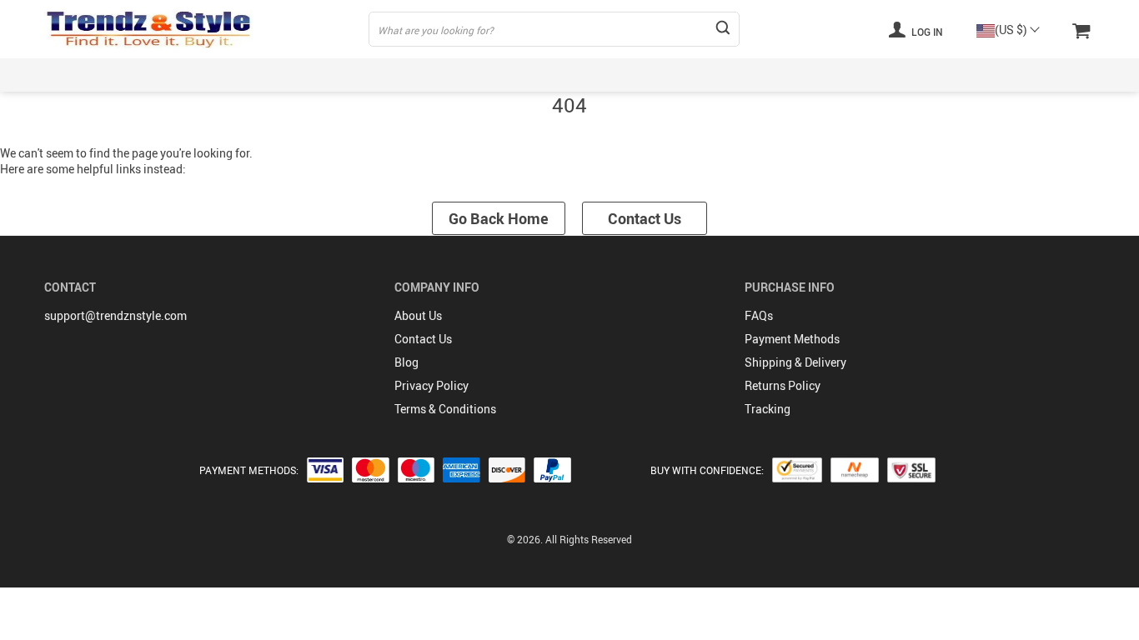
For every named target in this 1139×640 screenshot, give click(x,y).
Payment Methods (792, 339)
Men (265, 74)
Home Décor (777, 74)
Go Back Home (499, 218)
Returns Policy (782, 385)
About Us (418, 315)
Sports (411, 74)
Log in (926, 31)
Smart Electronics (522, 74)
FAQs (759, 315)
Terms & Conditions (445, 409)
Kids (335, 74)
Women (188, 74)
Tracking (767, 409)
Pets (867, 74)
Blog (406, 362)
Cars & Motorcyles (972, 74)
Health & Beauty (657, 74)
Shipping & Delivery (795, 362)
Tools (1080, 74)
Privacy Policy (431, 385)
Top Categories (83, 74)
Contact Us (644, 218)
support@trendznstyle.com (115, 315)
